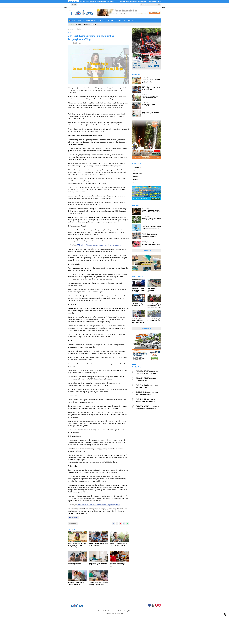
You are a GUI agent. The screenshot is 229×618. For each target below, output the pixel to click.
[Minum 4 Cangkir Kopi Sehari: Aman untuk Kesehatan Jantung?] (136, 211)
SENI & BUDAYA (91, 20)
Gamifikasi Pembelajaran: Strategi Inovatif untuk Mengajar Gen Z (119, 564)
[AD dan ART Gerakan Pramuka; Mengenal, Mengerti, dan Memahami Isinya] (77, 536)
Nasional (78, 24)
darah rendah (137, 182)
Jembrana (136, 179)
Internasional (86, 24)
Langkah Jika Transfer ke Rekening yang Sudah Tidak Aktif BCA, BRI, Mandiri (147, 372)
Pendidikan (71, 33)
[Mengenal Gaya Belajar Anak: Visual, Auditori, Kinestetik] (119, 536)
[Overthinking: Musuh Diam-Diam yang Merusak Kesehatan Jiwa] (136, 227)
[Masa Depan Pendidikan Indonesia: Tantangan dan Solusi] (77, 556)
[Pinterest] (156, 605)
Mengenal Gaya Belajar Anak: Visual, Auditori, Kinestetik (118, 544)
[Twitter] (153, 605)
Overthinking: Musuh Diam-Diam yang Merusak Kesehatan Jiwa (151, 227)
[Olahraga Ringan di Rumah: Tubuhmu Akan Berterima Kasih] (136, 244)
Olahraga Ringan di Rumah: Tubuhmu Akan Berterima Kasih (151, 243)
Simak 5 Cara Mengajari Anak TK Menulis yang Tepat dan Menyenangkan (147, 386)
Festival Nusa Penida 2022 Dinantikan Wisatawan (153, 290)
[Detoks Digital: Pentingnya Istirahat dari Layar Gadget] (136, 236)
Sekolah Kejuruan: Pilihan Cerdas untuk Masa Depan (98, 544)
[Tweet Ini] (117, 523)
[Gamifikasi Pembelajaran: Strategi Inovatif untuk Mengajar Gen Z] (119, 556)
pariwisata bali (137, 167)
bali (134, 170)
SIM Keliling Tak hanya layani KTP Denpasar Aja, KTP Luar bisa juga (138, 320)
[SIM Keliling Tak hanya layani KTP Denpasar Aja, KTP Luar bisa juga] (138, 313)
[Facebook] (149, 605)
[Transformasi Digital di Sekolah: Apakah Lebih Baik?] (98, 556)
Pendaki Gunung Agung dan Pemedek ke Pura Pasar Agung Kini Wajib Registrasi (154, 305)
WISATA (80, 20)
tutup (65, 7)
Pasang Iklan (127, 611)
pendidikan (136, 176)
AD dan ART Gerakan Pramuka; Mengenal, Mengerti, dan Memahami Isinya (77, 545)
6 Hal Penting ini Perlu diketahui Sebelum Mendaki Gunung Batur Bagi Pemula (147, 407)
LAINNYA (130, 20)
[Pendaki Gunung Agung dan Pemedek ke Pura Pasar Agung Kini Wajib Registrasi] (154, 298)
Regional (71, 24)
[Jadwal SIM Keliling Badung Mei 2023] (138, 298)
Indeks (74, 4)
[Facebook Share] (113, 523)
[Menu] (69, 4)
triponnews (74, 42)
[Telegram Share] (124, 523)
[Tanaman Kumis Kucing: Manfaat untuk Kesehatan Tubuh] (136, 219)
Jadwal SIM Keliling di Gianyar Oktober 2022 (154, 319)
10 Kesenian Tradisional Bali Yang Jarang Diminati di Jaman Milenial (147, 393)
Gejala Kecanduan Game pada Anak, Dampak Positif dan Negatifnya (98, 505)
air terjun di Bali (137, 173)
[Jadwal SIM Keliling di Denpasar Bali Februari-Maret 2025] (138, 283)
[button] (159, 4)
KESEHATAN (101, 20)
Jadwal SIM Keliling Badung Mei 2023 (137, 304)
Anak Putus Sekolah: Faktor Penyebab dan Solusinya (76, 583)
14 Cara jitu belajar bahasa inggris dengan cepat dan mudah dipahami (99, 245)
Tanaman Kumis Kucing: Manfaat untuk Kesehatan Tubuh (151, 219)
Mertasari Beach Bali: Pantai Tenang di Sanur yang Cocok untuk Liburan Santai (117, 1)
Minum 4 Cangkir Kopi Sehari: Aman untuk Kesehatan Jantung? (151, 210)
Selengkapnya (146, 250)
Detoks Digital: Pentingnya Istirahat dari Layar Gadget (149, 235)
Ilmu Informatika (73, 517)
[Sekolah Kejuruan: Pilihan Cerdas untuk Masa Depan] (98, 536)
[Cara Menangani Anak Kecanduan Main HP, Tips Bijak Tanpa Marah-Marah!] (98, 575)
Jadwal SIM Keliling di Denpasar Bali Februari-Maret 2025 (138, 290)
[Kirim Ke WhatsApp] (127, 523)
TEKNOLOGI (121, 20)
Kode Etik (106, 611)
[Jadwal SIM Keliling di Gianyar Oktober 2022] (154, 313)
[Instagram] (159, 605)
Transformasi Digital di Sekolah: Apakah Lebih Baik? (98, 563)
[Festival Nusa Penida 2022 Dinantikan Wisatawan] (154, 283)
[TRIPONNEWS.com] (81, 12)
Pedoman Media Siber (116, 611)
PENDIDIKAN (111, 20)
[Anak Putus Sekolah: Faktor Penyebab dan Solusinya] (77, 575)
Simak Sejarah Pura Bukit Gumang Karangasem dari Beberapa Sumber (145, 400)
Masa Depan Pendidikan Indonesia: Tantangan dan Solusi (77, 563)
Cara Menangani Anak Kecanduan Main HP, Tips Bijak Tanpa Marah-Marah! (98, 584)
